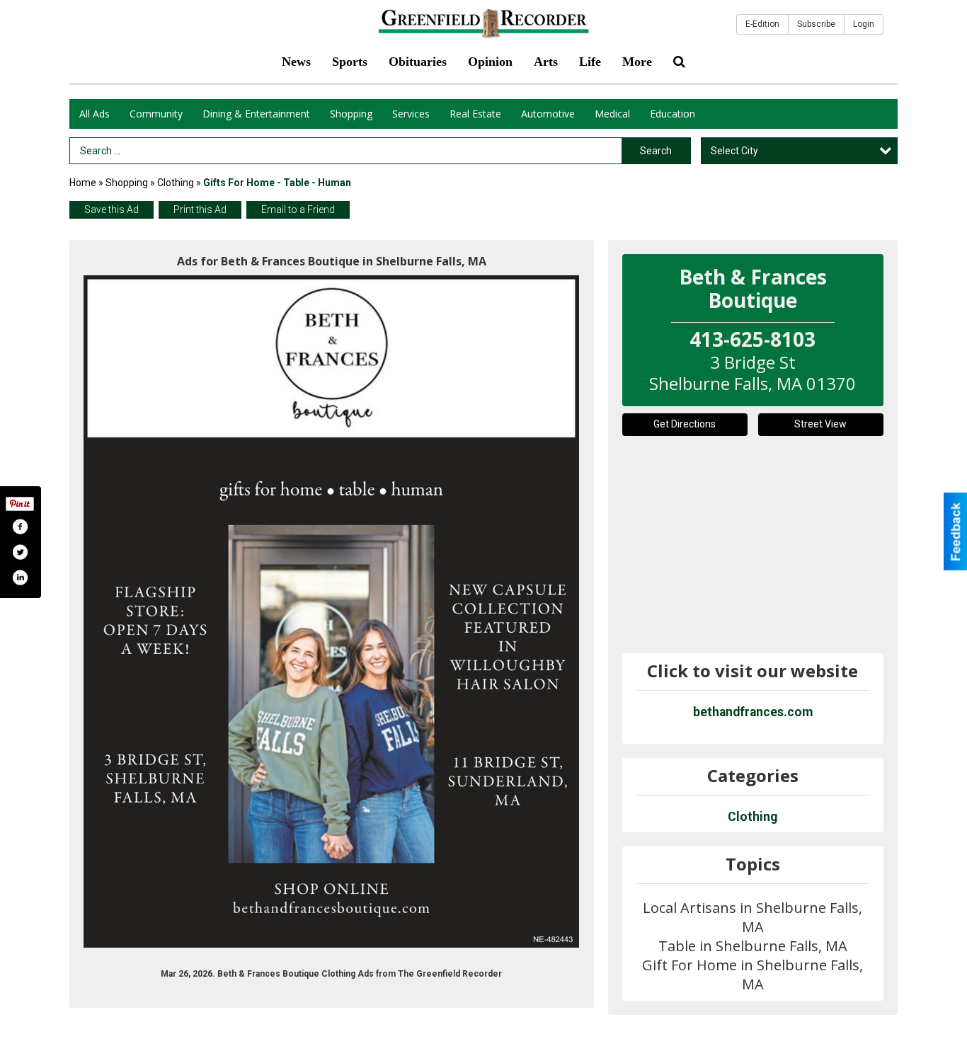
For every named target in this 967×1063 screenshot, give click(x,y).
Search (656, 150)
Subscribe (816, 24)
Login (863, 24)
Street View (820, 424)
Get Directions (684, 424)
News (296, 61)
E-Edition (762, 24)
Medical (612, 113)
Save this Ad (111, 209)
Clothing (175, 182)
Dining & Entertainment (256, 113)
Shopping (351, 113)
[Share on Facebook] (20, 526)
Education (672, 113)
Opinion (490, 61)
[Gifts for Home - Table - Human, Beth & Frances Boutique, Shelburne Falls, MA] (332, 611)
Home (82, 182)
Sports (349, 61)
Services (411, 113)
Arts (546, 61)
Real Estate (475, 113)
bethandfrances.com (753, 712)
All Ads (94, 113)
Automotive (548, 113)
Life (590, 61)
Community (156, 113)
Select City (734, 150)
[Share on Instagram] (20, 577)
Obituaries (418, 61)
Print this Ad (200, 209)
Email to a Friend (298, 209)
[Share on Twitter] (20, 552)
